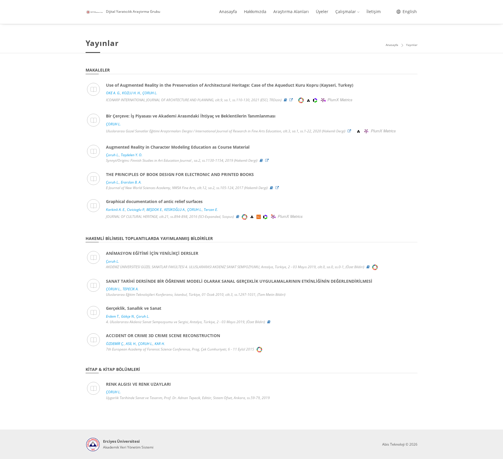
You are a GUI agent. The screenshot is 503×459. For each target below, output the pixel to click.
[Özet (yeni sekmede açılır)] (285, 99)
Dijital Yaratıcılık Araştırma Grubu (133, 11)
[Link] (292, 99)
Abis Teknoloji (393, 444)
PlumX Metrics (340, 100)
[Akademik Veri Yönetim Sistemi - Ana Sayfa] (93, 444)
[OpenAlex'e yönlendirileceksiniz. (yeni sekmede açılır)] (308, 99)
